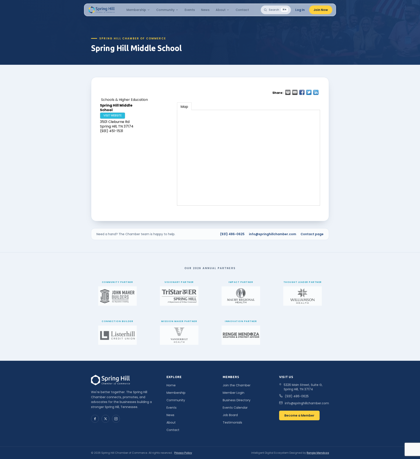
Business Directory (236, 400)
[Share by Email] (295, 92)
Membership (136, 10)
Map (184, 106)
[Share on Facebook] (301, 92)
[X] (105, 419)
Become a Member (299, 415)
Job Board (230, 415)
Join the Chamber (236, 385)
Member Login (233, 393)
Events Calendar (235, 407)
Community (165, 10)
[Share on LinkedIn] (315, 92)
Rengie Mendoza (318, 453)
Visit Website (112, 115)
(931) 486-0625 (232, 234)
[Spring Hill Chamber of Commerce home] (101, 9)
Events (190, 10)
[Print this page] (287, 92)
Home (171, 385)
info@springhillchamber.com (272, 234)
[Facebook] (95, 419)
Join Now (320, 10)
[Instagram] (116, 419)
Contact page (312, 234)
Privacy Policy (183, 453)
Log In (300, 10)
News (205, 10)
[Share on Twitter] (309, 92)
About (221, 10)
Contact (242, 10)
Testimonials (232, 422)
